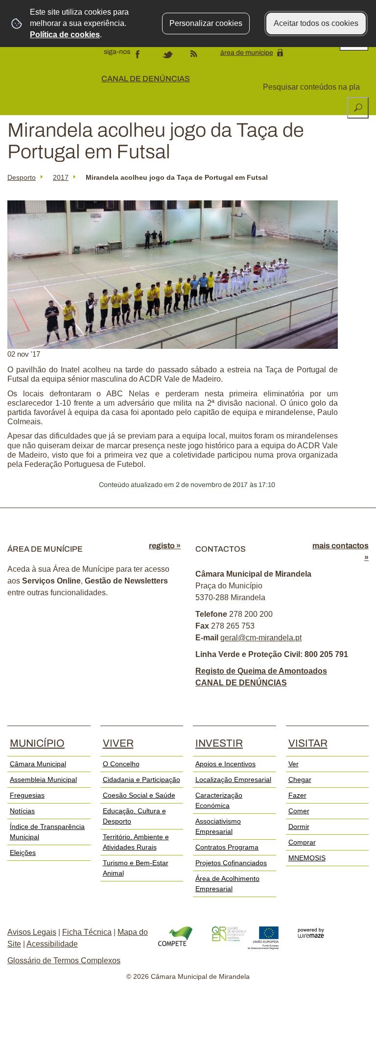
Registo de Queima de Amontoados (261, 671)
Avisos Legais (31, 932)
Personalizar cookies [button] (205, 23)
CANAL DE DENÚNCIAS (145, 78)
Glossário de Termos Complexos (63, 960)
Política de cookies (65, 34)
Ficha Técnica (87, 932)
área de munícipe (246, 52)
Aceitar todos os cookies (316, 23)
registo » (165, 545)
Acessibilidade (52, 944)
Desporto (21, 177)
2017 (61, 177)
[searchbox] (312, 87)
